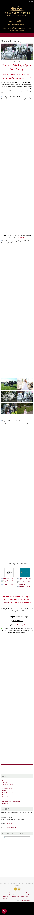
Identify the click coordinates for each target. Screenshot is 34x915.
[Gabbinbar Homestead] (25, 586)
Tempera (24, 900)
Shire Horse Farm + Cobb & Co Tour (12, 801)
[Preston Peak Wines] (9, 584)
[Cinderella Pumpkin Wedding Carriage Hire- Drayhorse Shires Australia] (25, 396)
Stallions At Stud (6, 799)
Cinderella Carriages (7, 788)
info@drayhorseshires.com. (16, 24)
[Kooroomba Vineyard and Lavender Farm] (9, 572)
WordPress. (29, 900)
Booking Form (20, 237)
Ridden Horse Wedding (8, 792)
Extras (4, 786)
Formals (4, 790)
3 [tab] (19, 61)
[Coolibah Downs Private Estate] (25, 579)
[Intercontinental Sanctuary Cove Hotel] (25, 572)
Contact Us (5, 803)
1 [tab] (14, 61)
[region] (17, 52)
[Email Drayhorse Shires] (32, 1)
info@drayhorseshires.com (12, 827)
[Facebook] (29, 1)
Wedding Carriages (8, 784)
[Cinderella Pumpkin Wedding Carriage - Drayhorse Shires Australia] (9, 384)
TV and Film (5, 797)
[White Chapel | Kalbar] (9, 578)
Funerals (17, 605)
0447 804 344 (18, 21)
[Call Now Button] (4, 911)
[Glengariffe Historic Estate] (9, 581)
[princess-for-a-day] (25, 409)
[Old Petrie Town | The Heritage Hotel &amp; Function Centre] (25, 583)
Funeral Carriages (6, 795)
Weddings (6, 602)
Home (3, 780)
